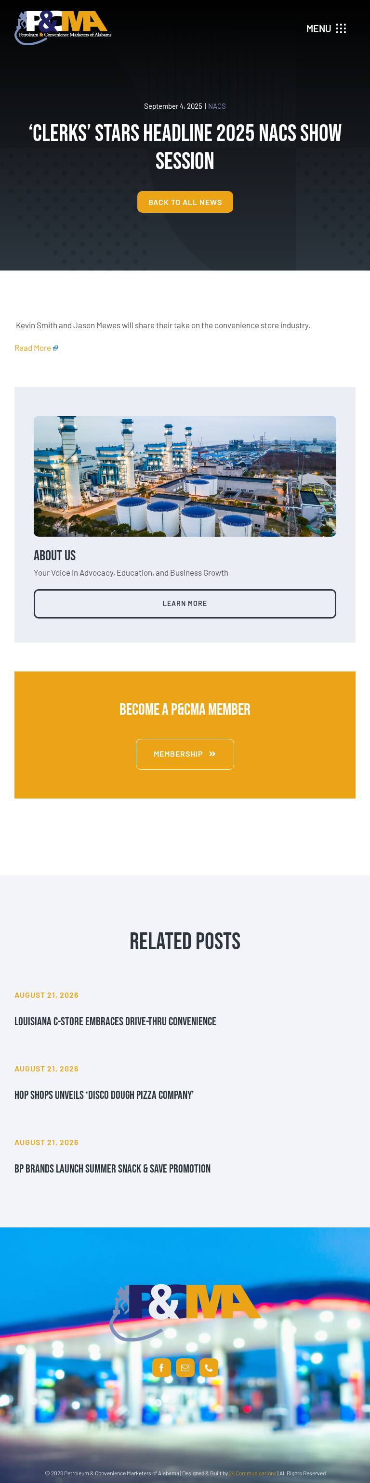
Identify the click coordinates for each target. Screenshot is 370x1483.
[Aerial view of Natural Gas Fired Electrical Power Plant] (185, 420)
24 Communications (253, 1473)
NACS (217, 106)
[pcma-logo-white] (62, 14)
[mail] (185, 1367)
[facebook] (161, 1367)
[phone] (208, 1367)
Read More (32, 347)
